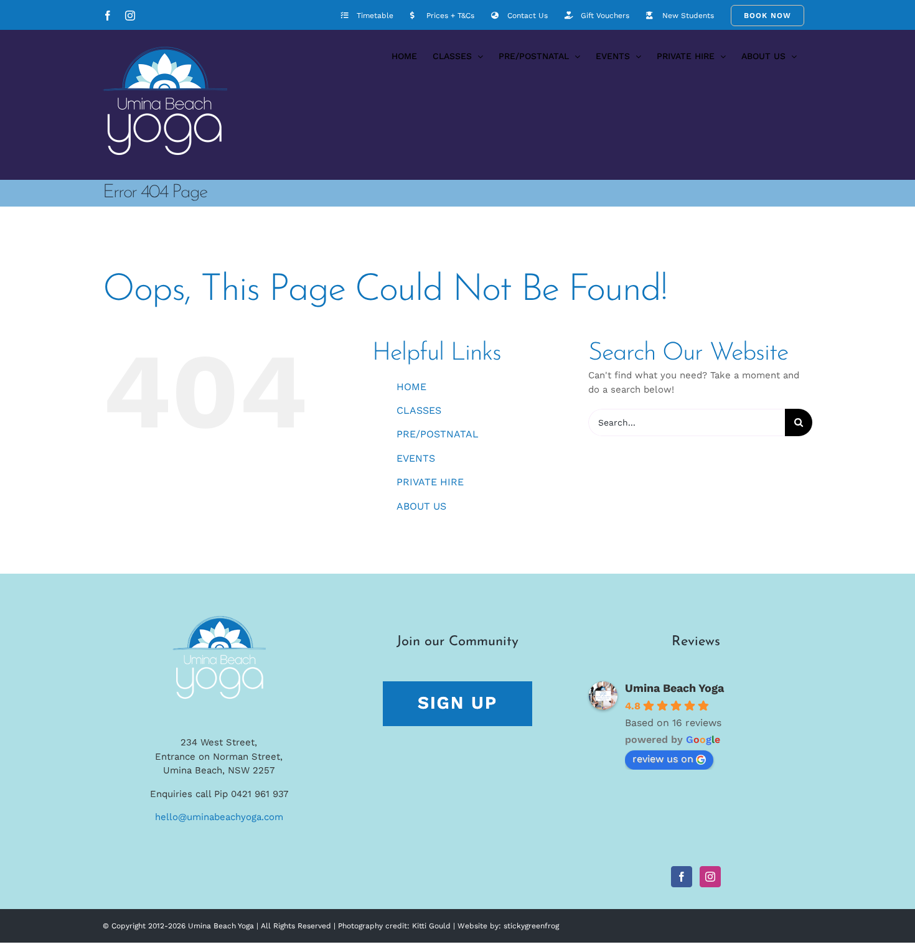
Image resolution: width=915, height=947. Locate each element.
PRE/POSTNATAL (437, 434)
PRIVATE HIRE (430, 482)
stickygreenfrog (531, 925)
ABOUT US (421, 506)
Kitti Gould (431, 925)
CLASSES (418, 410)
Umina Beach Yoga (674, 687)
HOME (411, 387)
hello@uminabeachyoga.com (219, 817)
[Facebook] (681, 876)
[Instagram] (710, 876)
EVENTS (415, 458)
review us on (662, 759)
